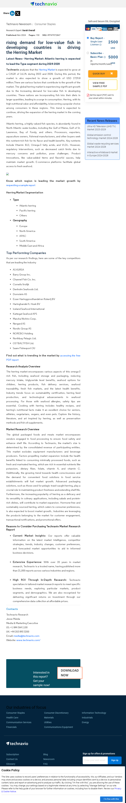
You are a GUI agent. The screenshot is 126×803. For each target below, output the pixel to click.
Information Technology (94, 713)
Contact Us (12, 759)
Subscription (12, 754)
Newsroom (49, 759)
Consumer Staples (45, 24)
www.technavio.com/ (28, 640)
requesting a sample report (20, 185)
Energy (85, 722)
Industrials (87, 717)
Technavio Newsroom (18, 24)
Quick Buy (99, 73)
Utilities (48, 722)
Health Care (12, 717)
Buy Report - (97, 41)
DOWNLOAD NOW (70, 672)
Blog (46, 754)
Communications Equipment (58, 727)
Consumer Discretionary (56, 713)
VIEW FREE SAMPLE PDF (100, 85)
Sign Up (114, 760)
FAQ (46, 764)
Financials (11, 727)
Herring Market (47, 69)
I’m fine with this (111, 799)
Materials (49, 717)
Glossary (10, 764)
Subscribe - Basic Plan (97, 55)
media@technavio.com (26, 635)
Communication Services (18, 722)
